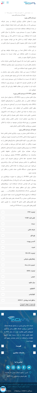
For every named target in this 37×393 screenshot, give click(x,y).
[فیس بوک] (23, 367)
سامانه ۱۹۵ (8, 391)
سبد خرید (3, 2)
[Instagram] (13, 367)
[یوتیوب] (18, 367)
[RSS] (8, 367)
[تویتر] (29, 367)
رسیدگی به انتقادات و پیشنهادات (23, 391)
